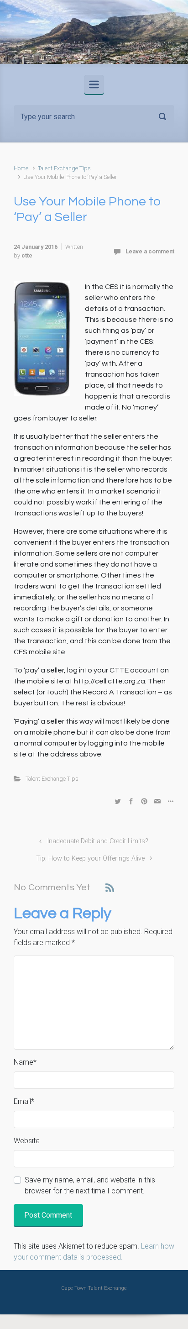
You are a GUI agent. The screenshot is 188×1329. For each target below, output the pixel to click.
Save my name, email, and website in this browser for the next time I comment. (90, 1185)
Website (27, 1140)
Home (21, 168)
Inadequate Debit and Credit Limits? (97, 841)
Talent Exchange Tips (64, 168)
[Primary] (94, 84)
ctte (26, 255)
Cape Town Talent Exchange (94, 1288)
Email (24, 1101)
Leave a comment (149, 251)
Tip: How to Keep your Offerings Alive (90, 858)
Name (25, 1062)
